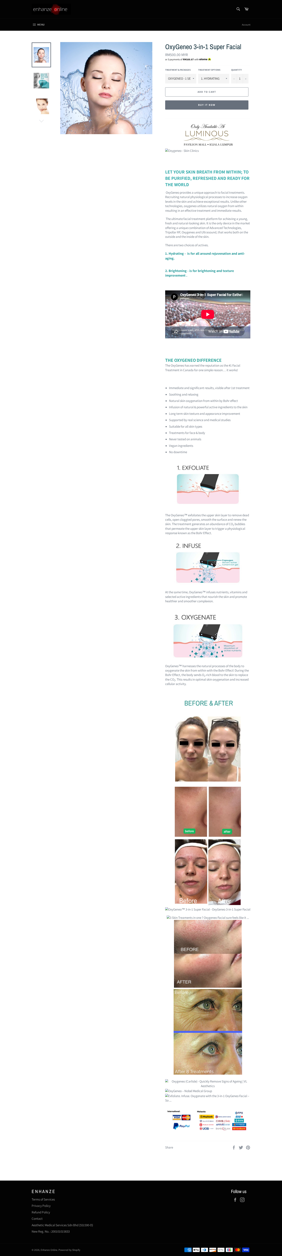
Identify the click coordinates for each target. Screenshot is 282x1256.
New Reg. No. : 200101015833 (51, 1231)
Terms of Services (43, 1199)
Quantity (236, 69)
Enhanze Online (49, 1250)
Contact (37, 1218)
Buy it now (206, 105)
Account (246, 24)
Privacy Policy (41, 1206)
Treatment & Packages (178, 69)
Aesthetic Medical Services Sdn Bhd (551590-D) (62, 1225)
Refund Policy (41, 1212)
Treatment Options (209, 69)
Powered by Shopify (69, 1250)
